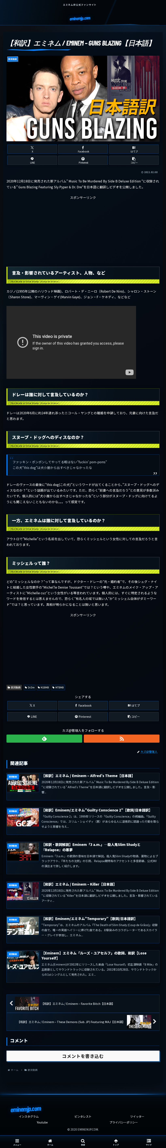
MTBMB (59, 687)
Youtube (42, 1122)
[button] (134, 160)
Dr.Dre (31, 687)
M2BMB (45, 687)
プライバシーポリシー (124, 1122)
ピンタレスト (83, 1116)
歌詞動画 (16, 687)
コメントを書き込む (83, 1056)
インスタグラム (29, 1116)
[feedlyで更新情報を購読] (44, 739)
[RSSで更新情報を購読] (122, 739)
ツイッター (137, 1116)
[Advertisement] (83, 228)
